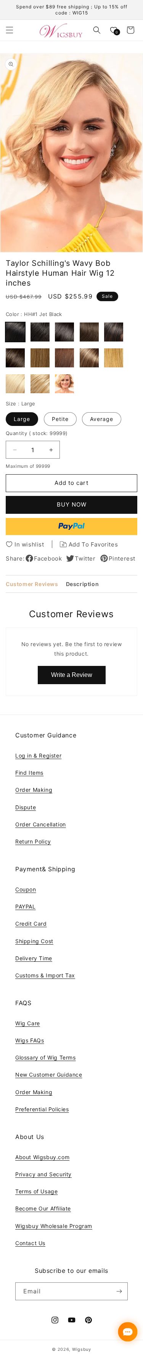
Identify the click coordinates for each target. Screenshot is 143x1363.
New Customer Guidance (48, 1074)
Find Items (29, 772)
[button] (9, 30)
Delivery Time (33, 958)
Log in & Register (38, 755)
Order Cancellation (40, 824)
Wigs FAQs (29, 1040)
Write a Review (71, 675)
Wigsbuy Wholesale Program (53, 1226)
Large (22, 419)
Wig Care (27, 1023)
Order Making (33, 789)
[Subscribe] (119, 1291)
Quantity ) (37, 433)
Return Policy (33, 841)
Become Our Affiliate (43, 1208)
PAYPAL (25, 906)
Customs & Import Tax (45, 975)
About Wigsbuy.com (42, 1157)
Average (101, 419)
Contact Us (30, 1243)
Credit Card (31, 923)
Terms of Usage (36, 1191)
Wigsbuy (81, 1349)
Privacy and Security (43, 1174)
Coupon (25, 889)
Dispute (25, 807)
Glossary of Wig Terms (45, 1057)
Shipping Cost (34, 941)
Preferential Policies (42, 1109)
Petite (60, 419)
